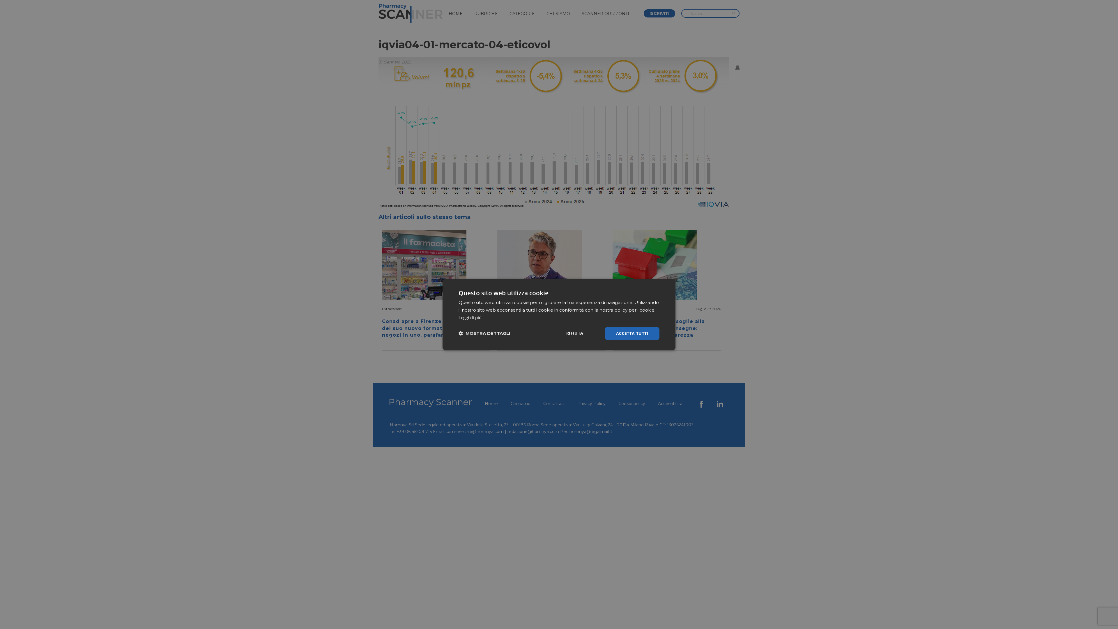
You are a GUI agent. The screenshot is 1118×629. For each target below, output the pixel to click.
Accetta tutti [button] (632, 333)
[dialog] (559, 314)
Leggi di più (470, 317)
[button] (484, 333)
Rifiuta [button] (574, 333)
